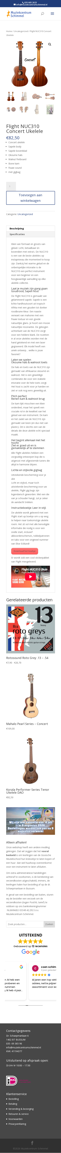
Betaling (12, 1103)
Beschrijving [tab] (17, 228)
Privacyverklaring (17, 1123)
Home (9, 31)
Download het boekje (25, 551)
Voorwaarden (15, 1119)
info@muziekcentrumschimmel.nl (23, 1047)
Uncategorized (21, 31)
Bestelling (13, 1098)
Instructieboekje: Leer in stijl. (28, 508)
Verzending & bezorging (21, 1108)
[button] (50, 44)
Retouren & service (18, 1113)
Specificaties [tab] (17, 234)
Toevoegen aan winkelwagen (30, 198)
